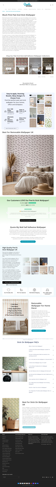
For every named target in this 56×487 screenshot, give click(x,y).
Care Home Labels (18, 440)
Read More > (30, 443)
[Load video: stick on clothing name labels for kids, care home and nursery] (28, 165)
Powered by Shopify (31, 485)
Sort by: (39, 76)
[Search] (3, 5)
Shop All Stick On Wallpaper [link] (29, 427)
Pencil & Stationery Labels (19, 453)
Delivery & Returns (5, 445)
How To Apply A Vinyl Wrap (6, 450)
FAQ (3, 443)
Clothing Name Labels (19, 441)
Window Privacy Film (5, 463)
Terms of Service (5, 469)
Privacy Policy (4, 471)
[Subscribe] (19, 477)
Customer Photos (5, 441)
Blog (3, 468)
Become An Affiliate (5, 446)
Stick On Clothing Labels (6, 451)
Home (3, 11)
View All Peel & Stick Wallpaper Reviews (28, 220)
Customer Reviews (5, 440)
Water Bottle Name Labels (19, 448)
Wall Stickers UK (5, 461)
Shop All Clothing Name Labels (11, 128)
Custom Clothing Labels (6, 453)
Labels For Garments (18, 450)
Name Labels (17, 451)
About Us (3, 438)
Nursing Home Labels (18, 445)
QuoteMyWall (26, 485)
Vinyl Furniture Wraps (6, 466)
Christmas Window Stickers (6, 458)
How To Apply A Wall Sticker (7, 448)
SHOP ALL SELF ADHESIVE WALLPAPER (12, 282)
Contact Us (4, 436)
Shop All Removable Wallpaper (39, 330)
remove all (33, 84)
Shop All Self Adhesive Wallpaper (28, 241)
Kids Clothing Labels (18, 443)
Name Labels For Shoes (19, 446)
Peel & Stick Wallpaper (6, 456)
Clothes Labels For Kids (19, 438)
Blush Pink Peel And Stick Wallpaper (13, 11)
